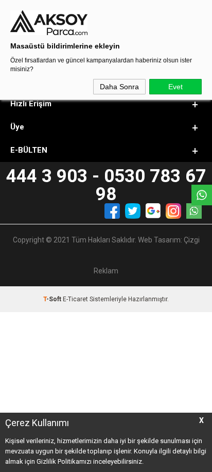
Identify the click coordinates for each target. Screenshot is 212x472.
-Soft (53, 299)
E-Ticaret (75, 299)
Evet (175, 87)
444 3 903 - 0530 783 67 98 (106, 185)
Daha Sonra (119, 87)
